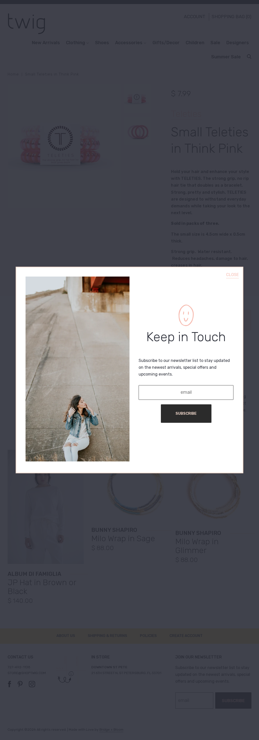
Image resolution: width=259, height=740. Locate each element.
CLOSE (232, 274)
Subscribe (186, 413)
